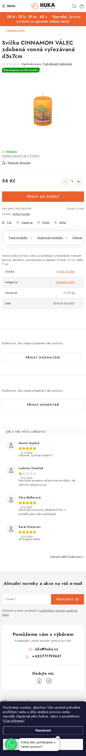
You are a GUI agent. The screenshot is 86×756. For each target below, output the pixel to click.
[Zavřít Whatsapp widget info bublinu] (58, 738)
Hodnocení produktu (50, 238)
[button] (11, 744)
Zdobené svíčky (65, 282)
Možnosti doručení (19, 163)
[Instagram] (49, 681)
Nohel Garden (21, 214)
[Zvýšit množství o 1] (78, 181)
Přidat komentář (43, 405)
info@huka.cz (46, 649)
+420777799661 (46, 656)
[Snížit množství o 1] (65, 181)
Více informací (13, 720)
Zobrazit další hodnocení (65, 557)
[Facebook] (39, 681)
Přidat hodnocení (43, 358)
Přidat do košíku (43, 197)
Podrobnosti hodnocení (57, 64)
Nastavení (43, 730)
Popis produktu (18, 238)
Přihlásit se (67, 599)
